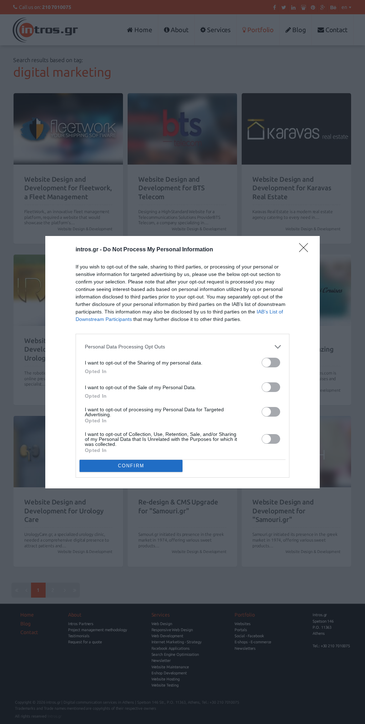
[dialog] (182, 362)
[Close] (306, 250)
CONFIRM (131, 465)
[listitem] (182, 347)
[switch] (271, 362)
